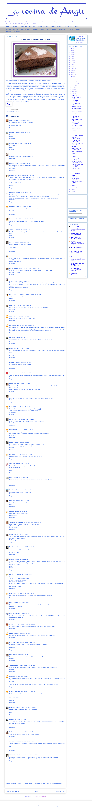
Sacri (10, 500)
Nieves (11, 348)
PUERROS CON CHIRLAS (75, 179)
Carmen (11, 192)
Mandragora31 (13, 175)
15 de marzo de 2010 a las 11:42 (32, 522)
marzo (73, 95)
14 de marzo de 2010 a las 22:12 (26, 419)
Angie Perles (80, 36)
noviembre (74, 79)
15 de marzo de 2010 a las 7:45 (20, 477)
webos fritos (74, 273)
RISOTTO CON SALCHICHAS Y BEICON (76, 116)
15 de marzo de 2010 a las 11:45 (21, 534)
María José (12, 305)
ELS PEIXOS (12, 154)
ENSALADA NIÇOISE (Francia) (76, 159)
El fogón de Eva (13, 219)
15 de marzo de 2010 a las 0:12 (21, 463)
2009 (72, 189)
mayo (73, 91)
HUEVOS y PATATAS (43, 26)
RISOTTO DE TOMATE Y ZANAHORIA (77, 172)
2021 (72, 54)
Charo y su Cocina (75, 237)
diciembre (74, 78)
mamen (11, 633)
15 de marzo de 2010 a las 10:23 (21, 511)
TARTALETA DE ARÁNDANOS (77, 265)
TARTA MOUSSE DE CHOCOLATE (76, 149)
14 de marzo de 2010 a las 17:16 (21, 242)
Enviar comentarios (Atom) (39, 796)
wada (10, 463)
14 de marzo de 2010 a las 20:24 (22, 348)
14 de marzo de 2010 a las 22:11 (21, 406)
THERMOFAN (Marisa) (76, 233)
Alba (10, 613)
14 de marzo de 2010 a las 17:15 (22, 229)
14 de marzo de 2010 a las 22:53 (23, 454)
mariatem (11, 132)
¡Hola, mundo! (73, 274)
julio (73, 87)
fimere (11, 511)
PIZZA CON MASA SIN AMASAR (77, 182)
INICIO (7, 26)
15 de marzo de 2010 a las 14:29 (25, 593)
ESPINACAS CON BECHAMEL (76, 141)
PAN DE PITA (75, 132)
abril (73, 93)
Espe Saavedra (13, 325)
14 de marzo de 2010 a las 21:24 (21, 396)
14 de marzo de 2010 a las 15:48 (21, 163)
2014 (72, 68)
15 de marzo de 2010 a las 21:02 (21, 654)
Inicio (37, 791)
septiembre (74, 83)
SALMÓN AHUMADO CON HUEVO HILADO (77, 162)
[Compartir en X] (15, 109)
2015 (72, 66)
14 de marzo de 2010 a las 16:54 (22, 206)
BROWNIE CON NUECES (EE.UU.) (76, 176)
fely (10, 337)
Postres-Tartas (15, 111)
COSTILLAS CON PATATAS (76, 169)
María (10, 316)
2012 (72, 72)
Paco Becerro (13, 546)
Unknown (12, 454)
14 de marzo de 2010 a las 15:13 (21, 120)
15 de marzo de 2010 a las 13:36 (23, 574)
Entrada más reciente (12, 791)
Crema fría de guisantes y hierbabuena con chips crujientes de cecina (77, 243)
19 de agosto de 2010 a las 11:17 (24, 732)
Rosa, (11, 163)
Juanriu (11, 229)
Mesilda (11, 373)
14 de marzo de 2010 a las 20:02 (20, 337)
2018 (72, 60)
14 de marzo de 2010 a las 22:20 (20, 442)
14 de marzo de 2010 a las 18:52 (24, 305)
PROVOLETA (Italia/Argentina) (76, 138)
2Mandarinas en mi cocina (77, 256)
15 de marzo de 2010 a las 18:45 (20, 602)
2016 (72, 64)
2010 (72, 76)
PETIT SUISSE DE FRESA (76, 129)
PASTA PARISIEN (75, 146)
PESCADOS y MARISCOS (38, 29)
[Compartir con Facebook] (16, 109)
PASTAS (77, 26)
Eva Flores (12, 490)
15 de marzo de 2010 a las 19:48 (20, 613)
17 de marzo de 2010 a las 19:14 (27, 665)
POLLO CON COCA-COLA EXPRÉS (76, 109)
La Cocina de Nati (75, 268)
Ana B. (11, 534)
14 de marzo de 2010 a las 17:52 (21, 279)
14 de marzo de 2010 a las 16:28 (26, 175)
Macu (10, 654)
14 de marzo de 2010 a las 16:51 (22, 192)
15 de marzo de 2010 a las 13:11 (19, 559)
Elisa (10, 676)
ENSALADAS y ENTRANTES (28, 26)
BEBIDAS (78, 29)
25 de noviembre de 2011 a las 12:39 (28, 755)
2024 (72, 48)
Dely (10, 442)
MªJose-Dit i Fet (13, 624)
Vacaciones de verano (75, 248)
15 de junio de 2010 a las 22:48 (21, 719)
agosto (73, 85)
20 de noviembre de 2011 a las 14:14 (24, 741)
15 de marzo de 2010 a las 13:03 (25, 546)
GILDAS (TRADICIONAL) (76, 238)
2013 (72, 70)
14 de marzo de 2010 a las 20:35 (23, 362)
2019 (72, 58)
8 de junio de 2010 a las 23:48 (28, 707)
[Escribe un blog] (13, 109)
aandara (11, 206)
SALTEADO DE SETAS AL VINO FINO (77, 126)
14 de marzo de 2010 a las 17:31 (33, 256)
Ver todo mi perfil (79, 42)
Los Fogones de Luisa (15, 268)
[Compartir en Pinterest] (17, 109)
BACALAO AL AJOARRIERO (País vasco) (77, 155)
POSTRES (8, 31)
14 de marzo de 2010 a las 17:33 (30, 268)
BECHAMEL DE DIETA (77, 151)
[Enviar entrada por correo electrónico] (9, 109)
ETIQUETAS (15, 26)
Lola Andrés (12, 383)
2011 (72, 74)
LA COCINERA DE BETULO (16, 256)
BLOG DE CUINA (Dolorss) (77, 247)
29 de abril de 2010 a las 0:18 (27, 691)
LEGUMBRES (62, 29)
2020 (72, 56)
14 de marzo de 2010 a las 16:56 (26, 219)
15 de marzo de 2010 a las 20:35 (22, 633)
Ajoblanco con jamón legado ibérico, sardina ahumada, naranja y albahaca (78, 259)
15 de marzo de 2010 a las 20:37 (26, 642)
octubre (74, 81)
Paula (10, 242)
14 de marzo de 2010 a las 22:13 (24, 429)
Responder (12, 127)
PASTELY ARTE (13, 755)
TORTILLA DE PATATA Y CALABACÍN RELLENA (77, 165)
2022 (72, 52)
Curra (10, 120)
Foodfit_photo (13, 419)
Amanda (11, 143)
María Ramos (12, 593)
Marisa (11, 279)
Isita (10, 477)
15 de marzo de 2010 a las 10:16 (24, 490)
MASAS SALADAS (68, 26)
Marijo (11, 719)
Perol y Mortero (13, 642)
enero (73, 187)
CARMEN (12, 574)
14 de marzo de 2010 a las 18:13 (33, 294)
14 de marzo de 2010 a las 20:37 (22, 373)
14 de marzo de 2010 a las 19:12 (21, 316)
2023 (72, 50)
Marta (10, 396)
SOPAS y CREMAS (51, 29)
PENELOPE (12, 429)
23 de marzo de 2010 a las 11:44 (20, 676)
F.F (10, 559)
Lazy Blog (73, 241)
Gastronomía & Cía (75, 226)
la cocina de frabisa (14, 691)
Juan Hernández (13, 665)
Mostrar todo (84, 276)
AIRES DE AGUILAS (14, 707)
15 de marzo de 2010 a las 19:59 (26, 624)
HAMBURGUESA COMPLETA (75, 123)
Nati (10, 602)
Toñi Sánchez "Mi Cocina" (16, 522)
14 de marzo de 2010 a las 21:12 (24, 383)
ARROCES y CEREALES (12, 29)
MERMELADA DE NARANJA (76, 101)
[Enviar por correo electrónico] (12, 109)
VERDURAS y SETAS (56, 26)
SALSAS (71, 29)
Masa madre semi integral (76, 234)
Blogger (57, 806)
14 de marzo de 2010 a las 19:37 (26, 325)
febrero (74, 185)
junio (73, 89)
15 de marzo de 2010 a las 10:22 (21, 500)
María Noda (12, 732)
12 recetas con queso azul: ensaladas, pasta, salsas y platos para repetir (78, 229)
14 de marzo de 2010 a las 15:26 (23, 132)
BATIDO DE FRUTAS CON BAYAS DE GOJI (77, 134)
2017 (72, 62)
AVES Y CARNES (25, 29)
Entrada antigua (60, 791)
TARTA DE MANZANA (77, 106)
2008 (72, 191)
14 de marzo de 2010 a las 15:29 (25, 154)
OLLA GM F (17, 31)
